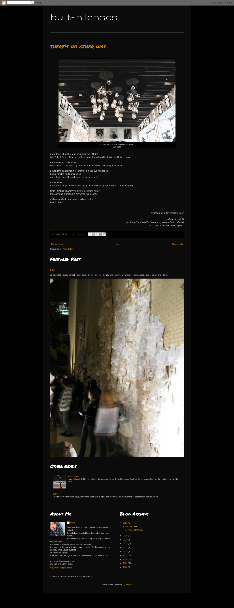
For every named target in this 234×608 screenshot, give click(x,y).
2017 (125, 548)
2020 (125, 536)
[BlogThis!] (93, 234)
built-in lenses (84, 16)
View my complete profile (61, 568)
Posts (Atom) (68, 249)
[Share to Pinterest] (104, 234)
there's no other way (78, 46)
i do (52, 269)
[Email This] (90, 234)
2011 (125, 555)
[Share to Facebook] (100, 234)
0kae (72, 523)
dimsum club (73, 476)
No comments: (78, 234)
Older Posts (177, 244)
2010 (125, 559)
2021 (125, 523)
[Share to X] (97, 234)
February (129, 526)
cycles (56, 494)
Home (117, 244)
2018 (125, 543)
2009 (125, 563)
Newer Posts (57, 244)
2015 (125, 551)
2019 (125, 540)
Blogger (129, 584)
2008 (125, 567)
